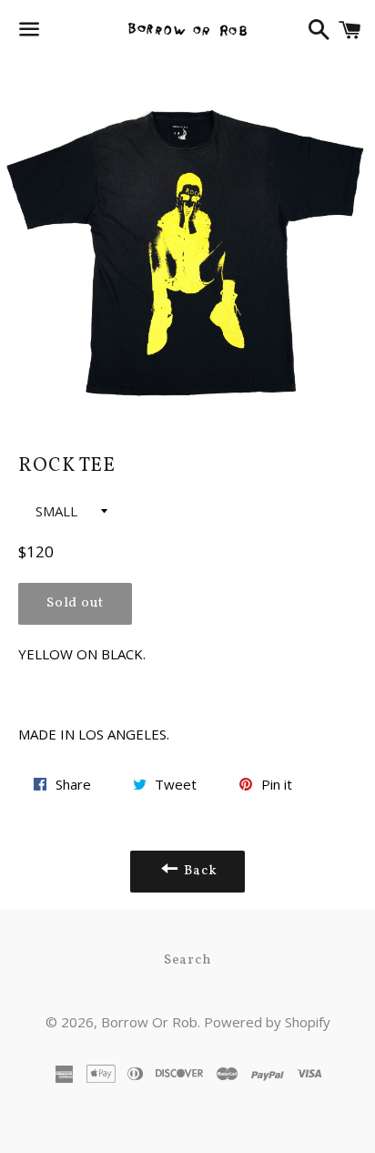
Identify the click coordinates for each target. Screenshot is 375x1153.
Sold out (75, 603)
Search (188, 960)
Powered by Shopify (267, 1022)
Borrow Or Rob (149, 1022)
